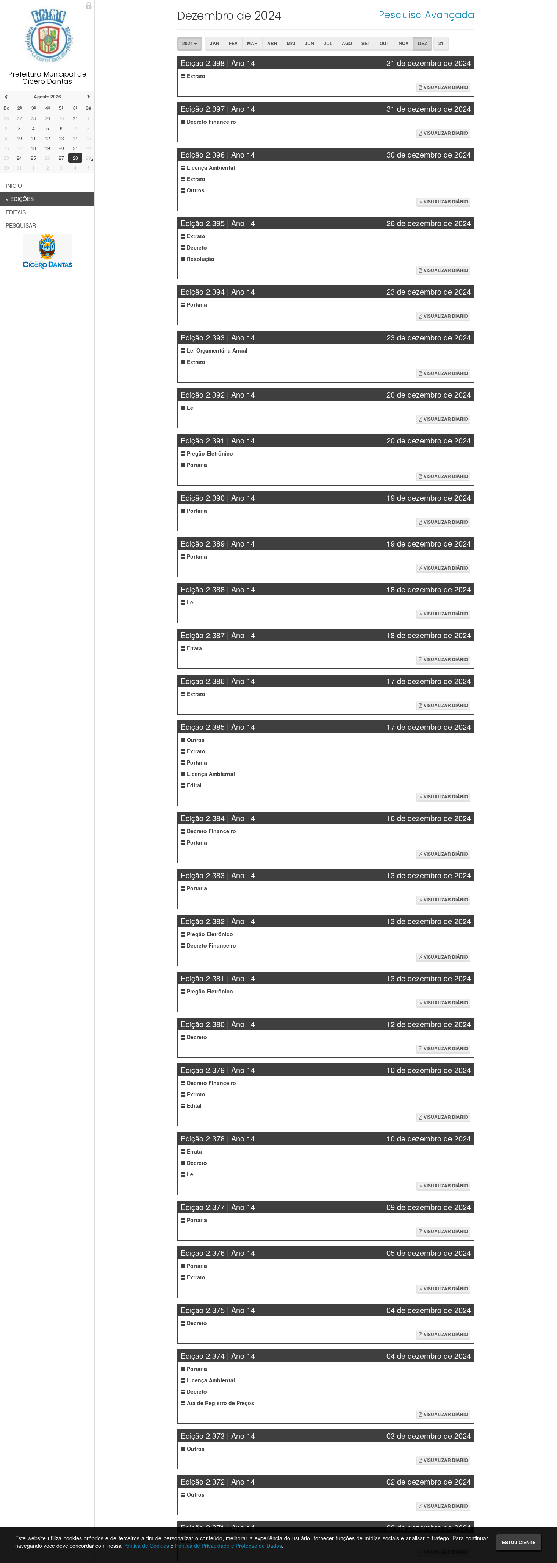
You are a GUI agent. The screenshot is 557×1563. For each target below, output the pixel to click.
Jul (328, 43)
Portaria (196, 304)
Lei (190, 407)
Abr (272, 43)
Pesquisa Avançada (426, 14)
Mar (252, 43)
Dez (422, 43)
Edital (193, 785)
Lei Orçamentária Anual (216, 350)
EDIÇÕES (20, 199)
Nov (403, 43)
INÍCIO (14, 185)
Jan (214, 43)
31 (441, 43)
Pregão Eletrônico (209, 453)
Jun (309, 43)
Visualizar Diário (445, 87)
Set (365, 43)
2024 (188, 43)
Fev (233, 43)
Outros (195, 190)
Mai (291, 43)
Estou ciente (518, 1542)
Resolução (199, 258)
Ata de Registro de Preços (219, 1403)
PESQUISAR (21, 225)
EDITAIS (16, 212)
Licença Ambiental (210, 167)
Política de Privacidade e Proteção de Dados (228, 1545)
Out (384, 43)
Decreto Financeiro (210, 121)
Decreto (196, 247)
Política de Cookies (146, 1545)
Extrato (195, 76)
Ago (347, 43)
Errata (193, 648)
